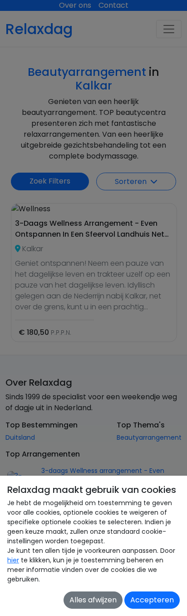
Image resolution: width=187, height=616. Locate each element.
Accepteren (152, 600)
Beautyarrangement (149, 437)
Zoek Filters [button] (50, 181)
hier (13, 560)
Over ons (75, 5)
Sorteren (131, 181)
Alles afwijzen (93, 600)
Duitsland (20, 437)
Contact (113, 5)
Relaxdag (39, 29)
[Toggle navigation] (169, 29)
